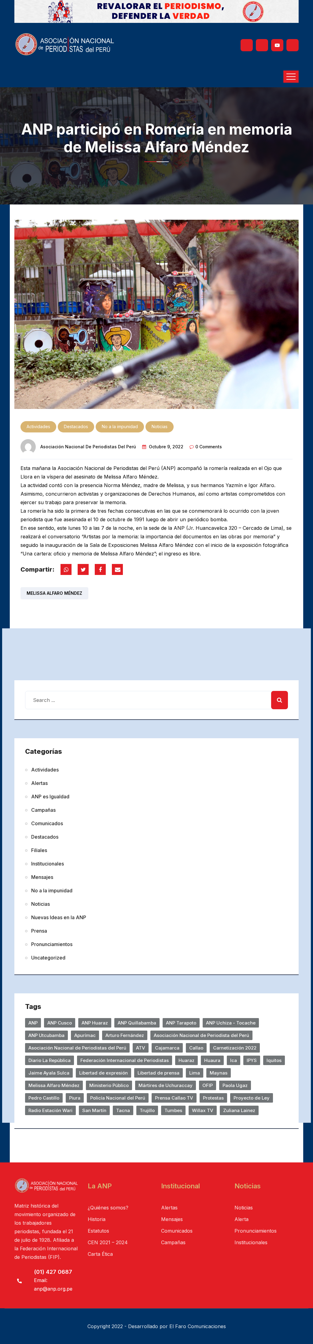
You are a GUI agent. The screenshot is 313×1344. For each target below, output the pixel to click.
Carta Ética (100, 1254)
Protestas (213, 1098)
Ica (233, 1060)
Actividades (38, 426)
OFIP (207, 1085)
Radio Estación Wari (50, 1110)
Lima (194, 1073)
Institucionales (47, 864)
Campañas (43, 810)
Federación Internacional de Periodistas (124, 1060)
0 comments (208, 446)
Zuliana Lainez (239, 1110)
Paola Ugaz (235, 1085)
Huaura (212, 1060)
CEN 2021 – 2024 (108, 1242)
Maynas (218, 1073)
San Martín (94, 1110)
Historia (96, 1219)
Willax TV (202, 1110)
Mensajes (42, 877)
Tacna (123, 1110)
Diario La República (49, 1060)
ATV (140, 1048)
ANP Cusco (59, 1023)
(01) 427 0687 (53, 1272)
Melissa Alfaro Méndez (54, 593)
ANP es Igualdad (50, 796)
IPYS (252, 1060)
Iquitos (274, 1060)
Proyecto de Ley (252, 1098)
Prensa (39, 931)
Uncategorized (48, 958)
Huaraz (186, 1060)
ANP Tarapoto (181, 1023)
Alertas (39, 783)
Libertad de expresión (103, 1073)
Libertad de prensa (158, 1073)
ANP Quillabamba (137, 1023)
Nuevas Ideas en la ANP (58, 917)
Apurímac (85, 1035)
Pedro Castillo (43, 1098)
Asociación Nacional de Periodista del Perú (201, 1035)
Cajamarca (167, 1048)
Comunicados (47, 823)
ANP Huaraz (95, 1023)
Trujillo (147, 1110)
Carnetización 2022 (234, 1048)
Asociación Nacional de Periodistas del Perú (88, 446)
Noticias (160, 426)
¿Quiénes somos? (108, 1208)
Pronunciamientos (51, 944)
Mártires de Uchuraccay (165, 1085)
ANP (33, 1023)
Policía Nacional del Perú (117, 1098)
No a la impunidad (120, 426)
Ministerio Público (109, 1085)
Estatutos (98, 1231)
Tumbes (173, 1110)
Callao (196, 1048)
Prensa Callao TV (174, 1098)
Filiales (39, 850)
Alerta (241, 1219)
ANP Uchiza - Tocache (231, 1023)
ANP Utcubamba (46, 1035)
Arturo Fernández (124, 1035)
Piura (74, 1098)
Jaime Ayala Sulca (48, 1073)
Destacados (76, 426)
